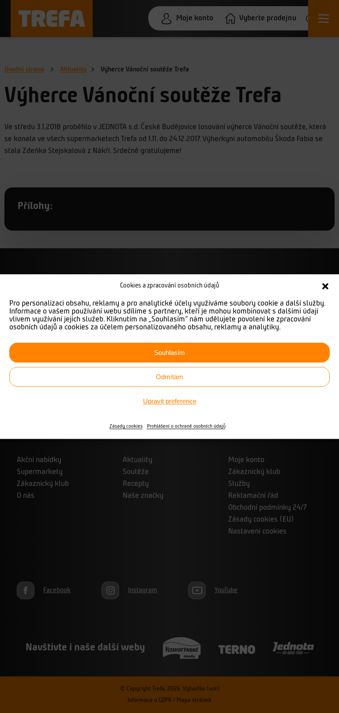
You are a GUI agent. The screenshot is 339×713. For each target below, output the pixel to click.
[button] (325, 286)
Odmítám (169, 377)
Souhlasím (169, 352)
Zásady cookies (126, 426)
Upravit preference (169, 401)
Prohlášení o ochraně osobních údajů (186, 426)
